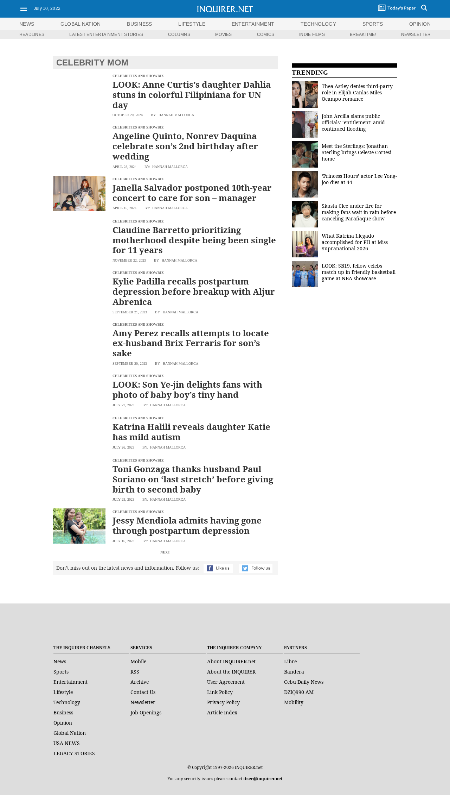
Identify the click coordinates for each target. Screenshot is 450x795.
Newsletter (142, 702)
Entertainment (70, 681)
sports (372, 24)
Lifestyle (63, 692)
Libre (290, 661)
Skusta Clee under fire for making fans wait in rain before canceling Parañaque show (359, 212)
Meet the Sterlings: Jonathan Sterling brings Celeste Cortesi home (356, 152)
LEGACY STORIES (74, 753)
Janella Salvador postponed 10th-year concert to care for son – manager (192, 193)
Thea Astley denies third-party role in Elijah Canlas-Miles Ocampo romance (357, 92)
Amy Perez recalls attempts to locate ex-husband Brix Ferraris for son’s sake (190, 343)
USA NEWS (66, 743)
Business (63, 712)
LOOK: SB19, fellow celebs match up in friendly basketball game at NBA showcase (359, 272)
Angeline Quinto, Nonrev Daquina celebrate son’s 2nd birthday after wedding (185, 146)
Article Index (222, 712)
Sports (61, 671)
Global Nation (69, 733)
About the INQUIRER (231, 671)
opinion (420, 24)
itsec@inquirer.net (263, 779)
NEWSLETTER (416, 34)
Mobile (138, 661)
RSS (134, 671)
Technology (66, 702)
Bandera (294, 671)
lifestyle (191, 24)
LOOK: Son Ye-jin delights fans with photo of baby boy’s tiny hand (187, 389)
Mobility (293, 702)
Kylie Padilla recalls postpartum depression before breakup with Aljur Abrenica (193, 291)
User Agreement (226, 681)
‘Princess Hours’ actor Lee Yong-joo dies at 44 (359, 179)
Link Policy (220, 692)
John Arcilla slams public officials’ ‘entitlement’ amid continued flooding (353, 122)
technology (318, 24)
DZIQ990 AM (299, 692)
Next (165, 552)
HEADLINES (31, 34)
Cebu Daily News (303, 681)
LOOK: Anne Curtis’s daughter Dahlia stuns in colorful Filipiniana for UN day (191, 95)
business (139, 24)
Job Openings (145, 712)
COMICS (265, 34)
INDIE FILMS (312, 34)
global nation (80, 24)
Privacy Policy (223, 702)
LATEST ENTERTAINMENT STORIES (106, 34)
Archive (139, 681)
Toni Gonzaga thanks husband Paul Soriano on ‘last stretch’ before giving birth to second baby (192, 479)
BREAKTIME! (363, 34)
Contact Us (142, 692)
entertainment (253, 24)
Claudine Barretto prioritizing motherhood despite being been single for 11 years (194, 240)
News (26, 24)
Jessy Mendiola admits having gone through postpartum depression (187, 525)
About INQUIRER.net (231, 661)
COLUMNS (179, 34)
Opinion (62, 722)
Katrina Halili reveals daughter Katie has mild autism (191, 432)
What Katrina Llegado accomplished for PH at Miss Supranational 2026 (355, 242)
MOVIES (223, 34)
